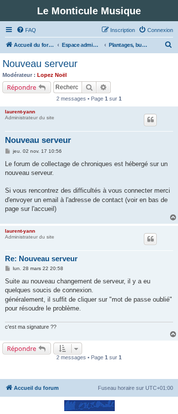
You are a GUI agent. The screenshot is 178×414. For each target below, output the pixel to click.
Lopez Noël (52, 75)
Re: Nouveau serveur (41, 258)
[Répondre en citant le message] (150, 120)
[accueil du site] (89, 405)
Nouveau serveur (40, 63)
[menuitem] (26, 30)
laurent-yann (20, 111)
